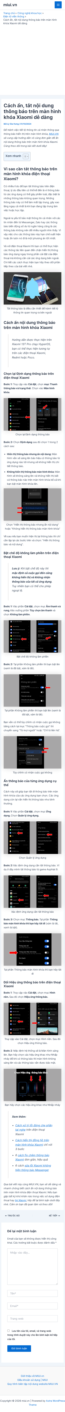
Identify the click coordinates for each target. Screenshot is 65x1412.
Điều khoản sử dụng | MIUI (33, 1379)
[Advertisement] (32, 59)
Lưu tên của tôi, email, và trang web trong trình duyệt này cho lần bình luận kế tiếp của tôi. (32, 1334)
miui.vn (10, 4)
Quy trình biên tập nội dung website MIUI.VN (32, 1383)
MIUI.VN (53, 133)
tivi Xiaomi (20, 1200)
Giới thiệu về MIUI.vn (32, 1375)
